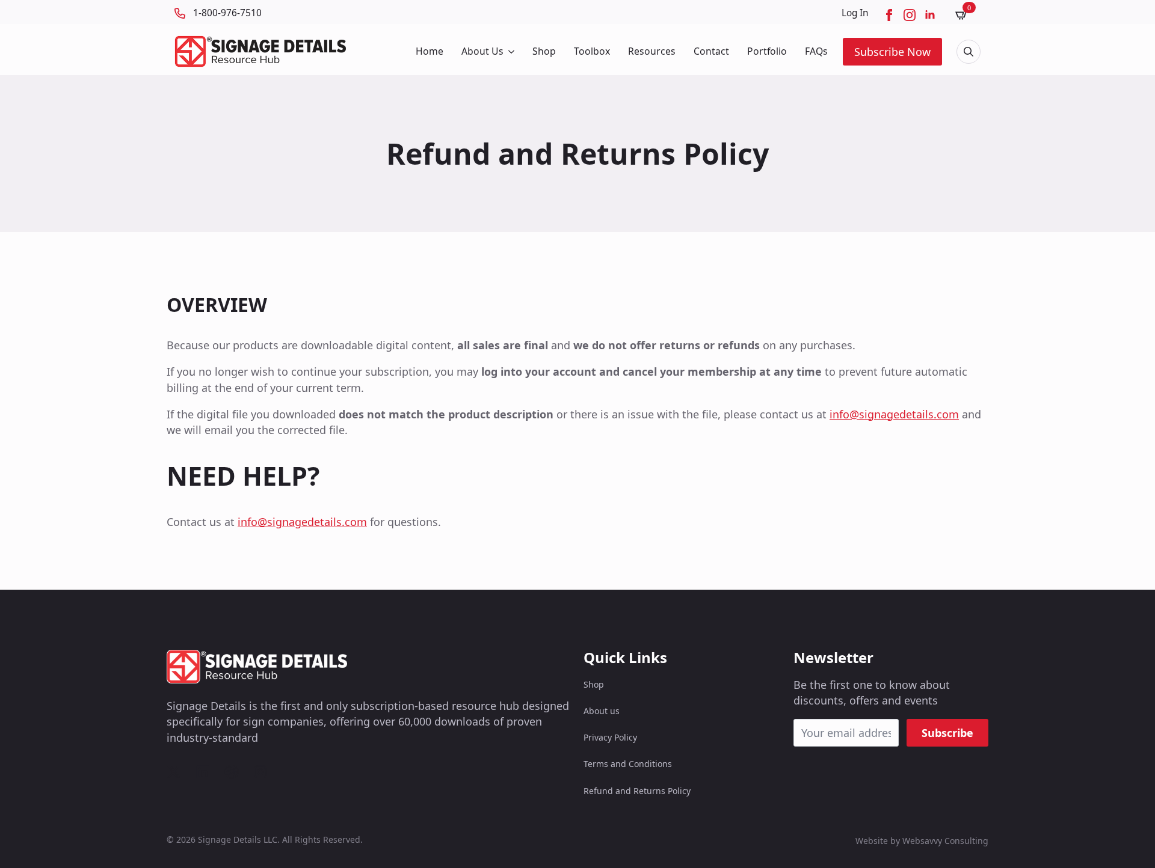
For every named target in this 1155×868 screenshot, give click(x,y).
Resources (652, 51)
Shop (544, 51)
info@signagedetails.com (894, 414)
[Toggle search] (968, 52)
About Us (482, 51)
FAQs (816, 51)
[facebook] (889, 15)
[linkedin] (930, 15)
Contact (711, 51)
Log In (855, 13)
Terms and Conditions (628, 763)
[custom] (174, 772)
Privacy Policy (610, 737)
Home (429, 51)
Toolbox (592, 51)
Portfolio (767, 51)
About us (602, 711)
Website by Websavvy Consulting (921, 840)
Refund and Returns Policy (637, 790)
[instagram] (910, 15)
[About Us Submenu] (510, 52)
